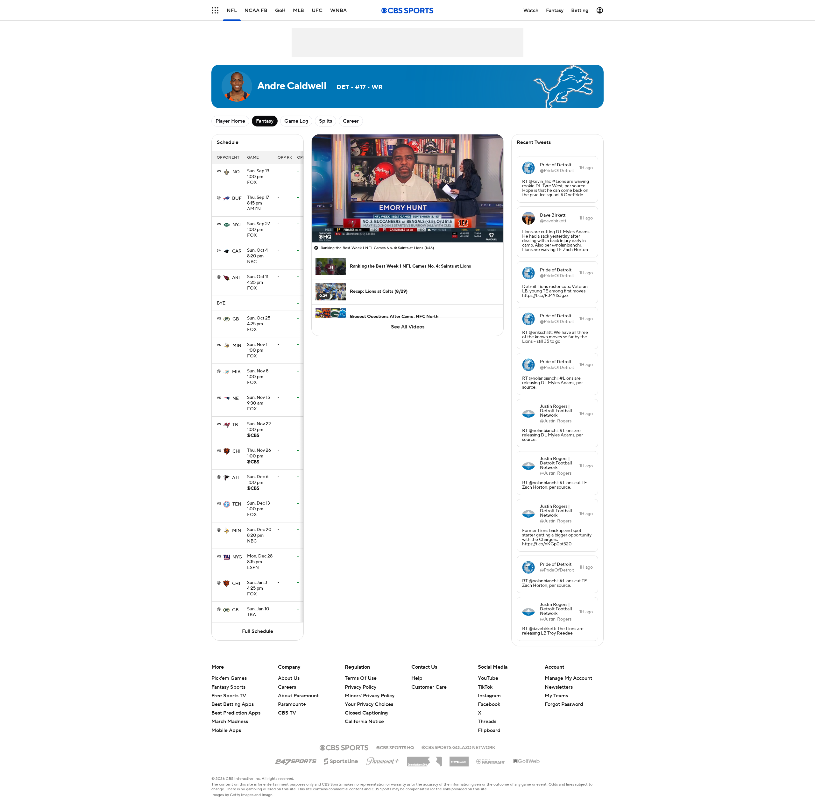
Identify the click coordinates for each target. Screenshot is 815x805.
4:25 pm (257, 280)
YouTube (488, 678)
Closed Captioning (366, 707)
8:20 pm (257, 253)
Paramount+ (292, 704)
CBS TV (287, 713)
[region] (407, 188)
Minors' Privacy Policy (369, 696)
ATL (236, 478)
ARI (236, 278)
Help (416, 678)
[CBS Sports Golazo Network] (458, 747)
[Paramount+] (382, 760)
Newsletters (559, 687)
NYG (237, 557)
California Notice (364, 715)
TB (235, 425)
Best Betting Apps (232, 704)
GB (235, 319)
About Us (289, 678)
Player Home (230, 121)
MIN (236, 346)
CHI (236, 451)
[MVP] (459, 759)
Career (351, 121)
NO (236, 172)
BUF (237, 198)
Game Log (296, 121)
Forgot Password (564, 704)
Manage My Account (568, 678)
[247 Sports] (295, 760)
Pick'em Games (229, 678)
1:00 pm (258, 174)
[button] (215, 10)
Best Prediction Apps (235, 713)
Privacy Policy (360, 687)
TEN (236, 504)
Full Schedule (257, 631)
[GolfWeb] (526, 761)
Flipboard (489, 730)
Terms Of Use (361, 678)
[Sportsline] (341, 760)
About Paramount (298, 696)
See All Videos (407, 327)
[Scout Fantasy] (491, 761)
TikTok (485, 687)
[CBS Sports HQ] (395, 747)
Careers (287, 687)
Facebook (489, 704)
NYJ (236, 225)
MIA (236, 372)
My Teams (556, 696)
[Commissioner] (424, 759)
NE (235, 398)
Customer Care (429, 687)
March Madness (229, 721)
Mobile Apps (226, 730)
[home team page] (226, 172)
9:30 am (258, 400)
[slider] (407, 224)
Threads (487, 721)
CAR (237, 251)
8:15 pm (258, 200)
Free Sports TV (228, 696)
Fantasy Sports (228, 687)
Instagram (489, 696)
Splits (325, 121)
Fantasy (264, 121)
